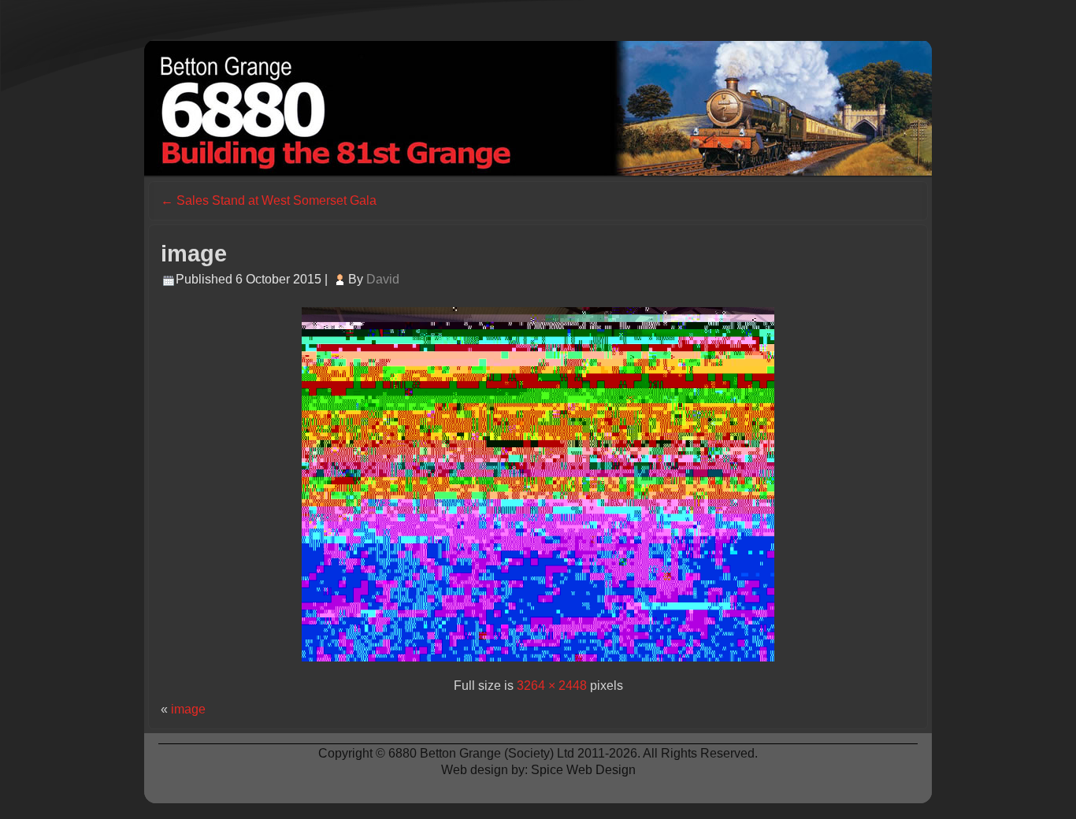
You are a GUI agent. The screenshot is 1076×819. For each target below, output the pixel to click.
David (382, 279)
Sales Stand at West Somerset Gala (269, 200)
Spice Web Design (583, 769)
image (194, 253)
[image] (538, 665)
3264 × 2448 (552, 685)
